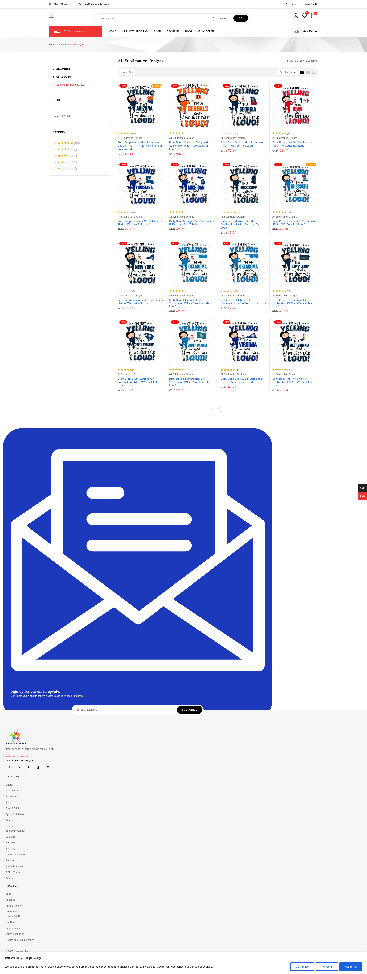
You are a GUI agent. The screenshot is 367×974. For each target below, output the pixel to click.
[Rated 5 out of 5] (65, 143)
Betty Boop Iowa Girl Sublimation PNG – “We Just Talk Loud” (292, 144)
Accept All (351, 966)
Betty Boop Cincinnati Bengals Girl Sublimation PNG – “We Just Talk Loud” (189, 145)
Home (52, 44)
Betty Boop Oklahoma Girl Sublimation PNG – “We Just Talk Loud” (189, 303)
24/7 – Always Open (64, 4)
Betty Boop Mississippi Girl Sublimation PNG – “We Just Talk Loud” (241, 224)
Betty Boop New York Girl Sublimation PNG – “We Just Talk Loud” (140, 301)
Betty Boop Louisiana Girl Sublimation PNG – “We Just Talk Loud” (140, 223)
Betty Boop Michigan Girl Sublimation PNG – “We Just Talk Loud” (191, 223)
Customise (302, 966)
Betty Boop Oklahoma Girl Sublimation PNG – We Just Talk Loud (244, 301)
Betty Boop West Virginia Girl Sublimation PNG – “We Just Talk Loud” (292, 382)
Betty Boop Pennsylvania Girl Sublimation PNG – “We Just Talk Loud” (292, 303)
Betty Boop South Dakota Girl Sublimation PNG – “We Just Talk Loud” (189, 382)
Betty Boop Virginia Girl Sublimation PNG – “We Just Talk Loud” (242, 380)
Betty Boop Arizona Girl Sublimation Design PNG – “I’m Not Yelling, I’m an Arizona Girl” (140, 145)
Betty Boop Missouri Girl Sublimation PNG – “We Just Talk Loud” (294, 223)
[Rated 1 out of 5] (65, 168)
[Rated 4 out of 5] (65, 149)
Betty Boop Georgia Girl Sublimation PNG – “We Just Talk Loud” (242, 144)
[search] (240, 18)
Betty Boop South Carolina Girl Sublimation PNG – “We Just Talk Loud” (138, 382)
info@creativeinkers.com (97, 4)
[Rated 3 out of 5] (65, 155)
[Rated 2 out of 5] (65, 162)
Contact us (291, 4)
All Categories (63, 77)
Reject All (326, 966)
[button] (313, 16)
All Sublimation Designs (69, 84)
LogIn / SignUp (310, 4)
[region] (183, 963)
